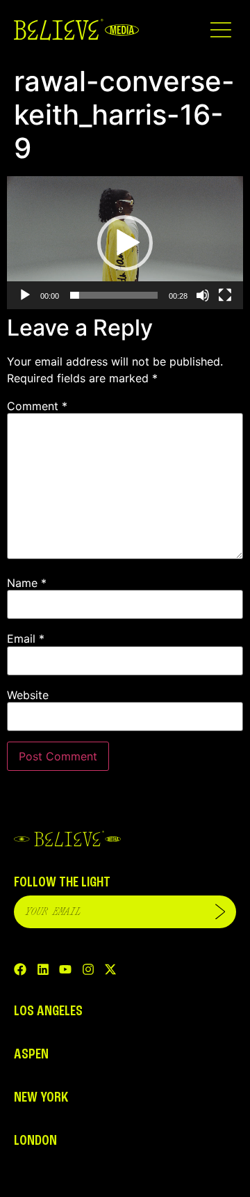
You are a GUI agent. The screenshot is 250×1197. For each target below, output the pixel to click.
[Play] (25, 295)
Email (25, 638)
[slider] (114, 295)
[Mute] (203, 295)
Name (27, 582)
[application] (125, 242)
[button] (220, 29)
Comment (37, 406)
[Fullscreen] (225, 295)
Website (28, 695)
